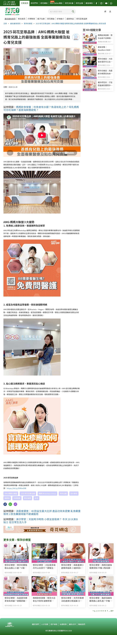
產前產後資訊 (10, 18)
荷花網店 (44, 3)
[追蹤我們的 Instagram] (101, 3)
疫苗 (36, 498)
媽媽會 (7, 498)
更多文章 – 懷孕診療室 (17, 540)
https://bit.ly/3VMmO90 (16, 488)
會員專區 (89, 3)
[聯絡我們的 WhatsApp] (111, 3)
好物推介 (60, 18)
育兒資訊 (21, 18)
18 (111, 611)
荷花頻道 (50, 18)
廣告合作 (72, 624)
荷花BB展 (69, 3)
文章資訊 (24, 3)
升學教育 (31, 18)
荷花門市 (34, 3)
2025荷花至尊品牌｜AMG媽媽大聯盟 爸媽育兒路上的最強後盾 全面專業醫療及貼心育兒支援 (71, 23)
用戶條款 (54, 624)
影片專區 (73, 493)
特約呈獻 (63, 493)
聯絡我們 (81, 624)
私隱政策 (63, 624)
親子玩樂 (41, 18)
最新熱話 (70, 18)
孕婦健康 (16, 498)
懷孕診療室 (28, 23)
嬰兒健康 (27, 498)
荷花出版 (79, 3)
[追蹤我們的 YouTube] (106, 3)
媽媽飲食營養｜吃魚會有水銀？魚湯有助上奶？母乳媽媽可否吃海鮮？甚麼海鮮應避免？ (41, 108)
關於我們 (35, 624)
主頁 (5, 23)
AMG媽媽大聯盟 (11, 493)
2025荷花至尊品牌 (28, 493)
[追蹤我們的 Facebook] (96, 3)
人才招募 (44, 624)
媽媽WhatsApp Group (47, 493)
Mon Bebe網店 (56, 3)
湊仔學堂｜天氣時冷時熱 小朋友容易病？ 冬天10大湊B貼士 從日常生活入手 (40, 520)
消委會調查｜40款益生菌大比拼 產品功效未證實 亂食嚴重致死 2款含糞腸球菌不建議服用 (42, 512)
